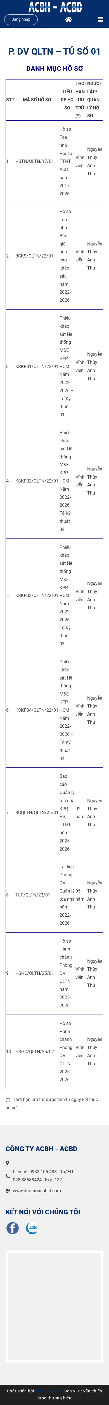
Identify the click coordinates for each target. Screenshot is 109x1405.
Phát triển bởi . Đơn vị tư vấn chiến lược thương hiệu (54, 1394)
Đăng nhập (20, 19)
